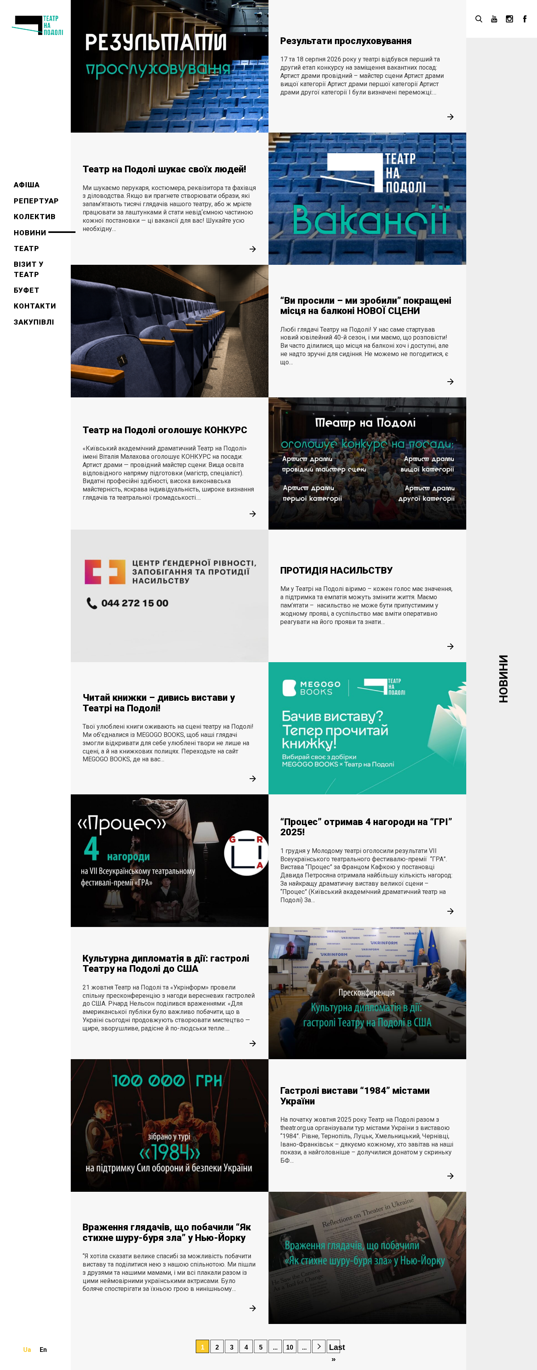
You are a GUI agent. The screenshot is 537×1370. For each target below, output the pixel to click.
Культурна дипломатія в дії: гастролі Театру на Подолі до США (166, 963)
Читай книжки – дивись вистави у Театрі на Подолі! (159, 702)
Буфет (27, 290)
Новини (30, 233)
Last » (334, 1348)
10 (289, 1347)
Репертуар (36, 201)
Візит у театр (29, 269)
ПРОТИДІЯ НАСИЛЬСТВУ (336, 570)
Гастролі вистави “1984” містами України (355, 1095)
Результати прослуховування (346, 40)
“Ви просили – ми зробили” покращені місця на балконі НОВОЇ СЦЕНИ (365, 305)
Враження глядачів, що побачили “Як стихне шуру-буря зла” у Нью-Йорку (167, 1232)
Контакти (35, 306)
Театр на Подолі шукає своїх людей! (164, 169)
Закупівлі (34, 322)
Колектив (35, 216)
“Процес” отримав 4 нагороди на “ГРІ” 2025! (366, 827)
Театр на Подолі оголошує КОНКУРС (165, 430)
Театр (26, 248)
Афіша (27, 185)
